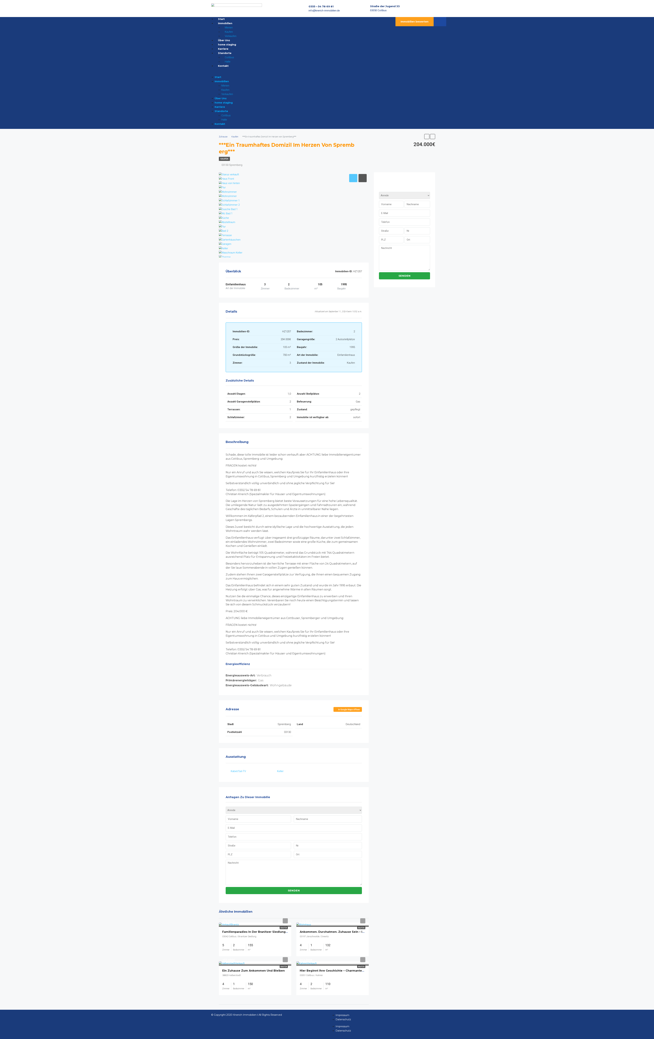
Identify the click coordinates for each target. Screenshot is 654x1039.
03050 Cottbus (378, 10)
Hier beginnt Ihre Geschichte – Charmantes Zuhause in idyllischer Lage (352, 970)
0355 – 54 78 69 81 (321, 6)
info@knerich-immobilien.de (324, 10)
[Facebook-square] (427, 8)
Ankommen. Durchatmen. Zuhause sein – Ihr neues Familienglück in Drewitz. (357, 931)
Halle (224, 119)
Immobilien (222, 81)
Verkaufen (227, 94)
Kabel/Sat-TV (238, 771)
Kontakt (223, 65)
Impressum (342, 1015)
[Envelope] (441, 8)
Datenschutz (343, 1019)
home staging (224, 102)
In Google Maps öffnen (349, 709)
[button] (291, 73)
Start (218, 77)
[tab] (353, 178)
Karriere (220, 106)
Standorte (221, 111)
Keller (280, 771)
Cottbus (226, 115)
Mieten (225, 85)
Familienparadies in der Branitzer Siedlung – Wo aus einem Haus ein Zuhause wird (283, 931)
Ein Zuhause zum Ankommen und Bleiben (253, 970)
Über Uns (221, 98)
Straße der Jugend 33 (385, 6)
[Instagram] (434, 8)
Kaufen (225, 89)
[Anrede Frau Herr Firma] (294, 811)
